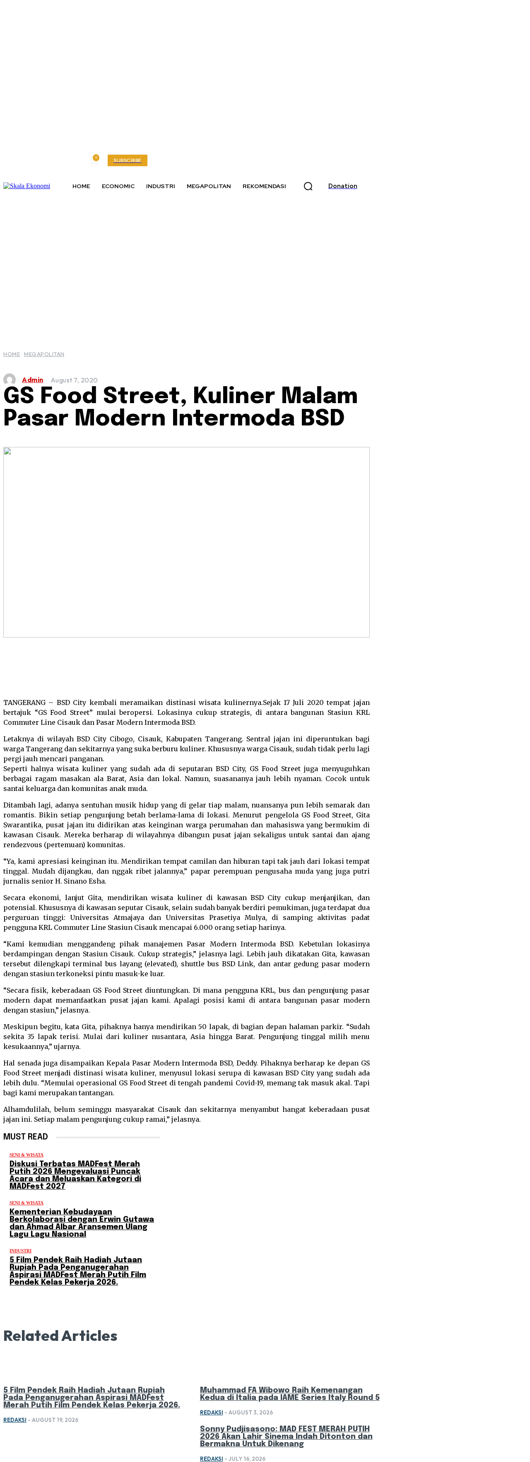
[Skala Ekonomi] (26, 186)
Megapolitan (44, 354)
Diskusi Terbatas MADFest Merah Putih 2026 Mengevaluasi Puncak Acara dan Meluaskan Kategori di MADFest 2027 (75, 1175)
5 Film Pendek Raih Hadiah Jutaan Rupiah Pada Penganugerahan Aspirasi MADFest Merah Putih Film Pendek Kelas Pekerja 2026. (78, 1271)
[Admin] (11, 379)
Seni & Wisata (26, 1155)
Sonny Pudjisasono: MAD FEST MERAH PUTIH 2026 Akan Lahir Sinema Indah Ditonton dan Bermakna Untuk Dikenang (286, 1437)
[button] (308, 186)
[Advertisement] (265, 264)
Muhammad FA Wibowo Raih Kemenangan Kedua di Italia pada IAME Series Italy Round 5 (290, 1394)
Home (11, 354)
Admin (32, 379)
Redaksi (14, 1420)
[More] (321, 662)
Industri (20, 1251)
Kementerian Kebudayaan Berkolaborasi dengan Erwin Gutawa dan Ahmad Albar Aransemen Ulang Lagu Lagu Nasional (82, 1223)
